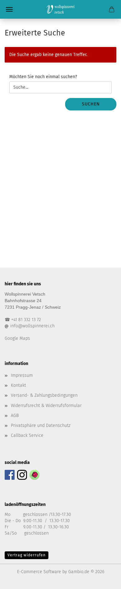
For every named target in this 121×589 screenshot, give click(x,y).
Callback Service (27, 435)
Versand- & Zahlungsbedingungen (44, 395)
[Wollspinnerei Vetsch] (60, 9)
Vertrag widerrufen (26, 555)
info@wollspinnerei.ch (32, 326)
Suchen (91, 104)
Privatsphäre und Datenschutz (40, 425)
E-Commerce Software (39, 571)
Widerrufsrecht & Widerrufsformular (46, 405)
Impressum (22, 375)
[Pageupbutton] (104, 579)
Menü (9, 9)
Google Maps (17, 338)
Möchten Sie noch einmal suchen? (43, 76)
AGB (15, 415)
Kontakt (18, 385)
